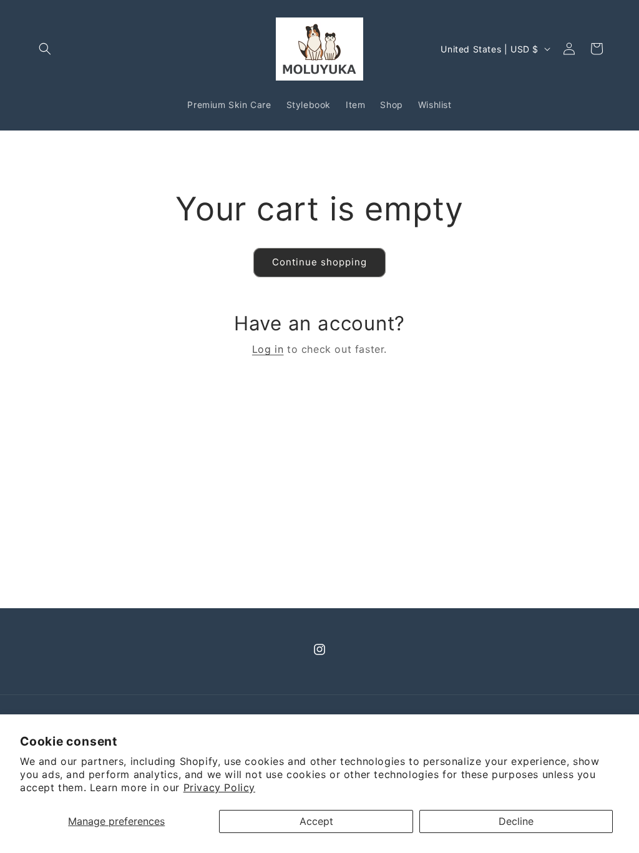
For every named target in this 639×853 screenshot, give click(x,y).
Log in (268, 349)
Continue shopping (319, 262)
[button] (45, 48)
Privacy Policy (219, 787)
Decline (516, 821)
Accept (316, 821)
